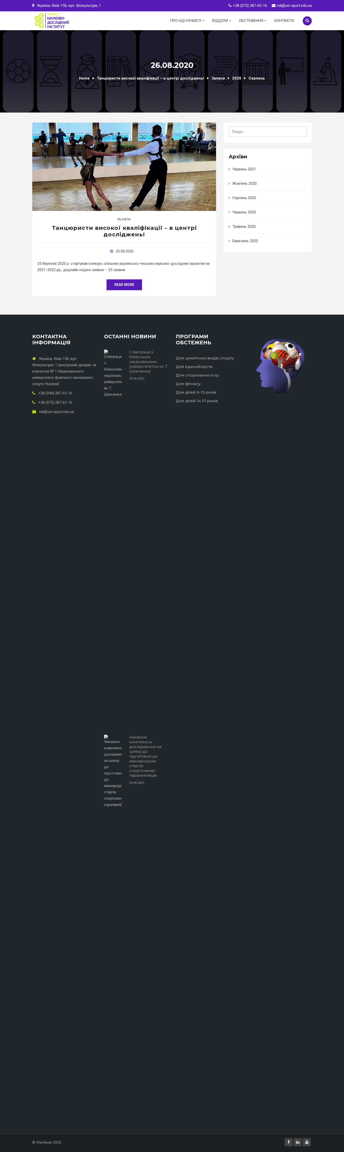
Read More (124, 285)
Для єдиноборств (194, 366)
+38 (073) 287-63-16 (250, 5)
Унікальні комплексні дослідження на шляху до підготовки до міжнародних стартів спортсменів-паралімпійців (145, 756)
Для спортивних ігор (197, 375)
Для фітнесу (188, 383)
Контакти (284, 20)
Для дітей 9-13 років (196, 392)
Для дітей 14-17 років (197, 400)
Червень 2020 (244, 212)
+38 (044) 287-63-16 (54, 393)
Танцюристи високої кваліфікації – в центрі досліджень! (124, 231)
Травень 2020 (244, 226)
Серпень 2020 (244, 198)
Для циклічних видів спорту (205, 358)
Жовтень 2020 (244, 183)
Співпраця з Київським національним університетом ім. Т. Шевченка (148, 362)
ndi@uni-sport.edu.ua (294, 5)
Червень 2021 (244, 169)
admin (126, 219)
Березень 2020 (245, 241)
